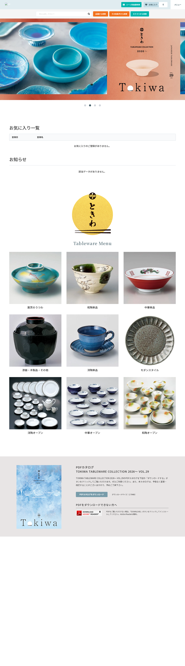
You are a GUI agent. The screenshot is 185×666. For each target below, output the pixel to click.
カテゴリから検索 (140, 14)
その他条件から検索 (119, 14)
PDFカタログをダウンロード (91, 494)
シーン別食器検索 (133, 4)
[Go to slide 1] (85, 105)
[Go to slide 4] (100, 105)
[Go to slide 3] (95, 105)
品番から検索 (100, 14)
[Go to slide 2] (90, 105)
